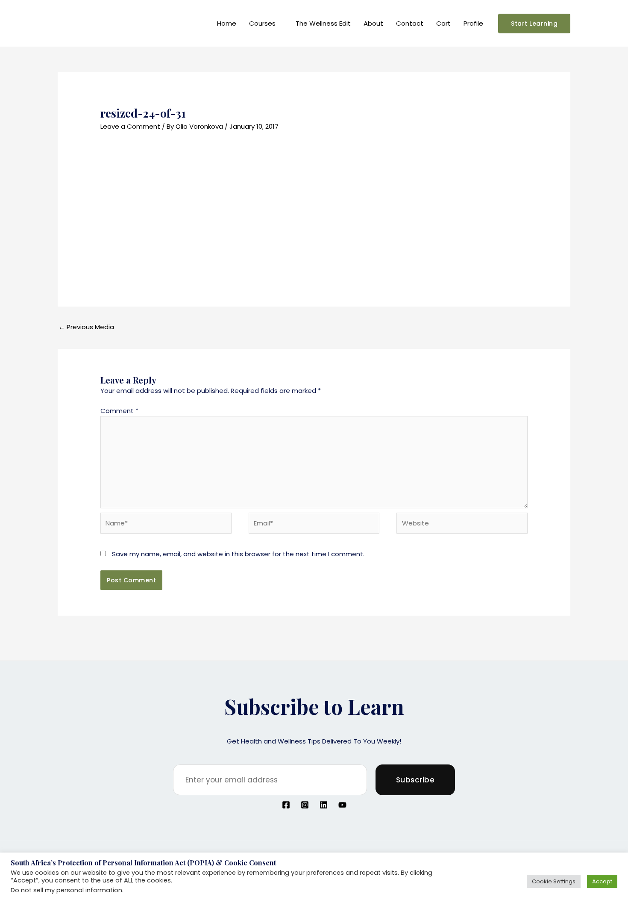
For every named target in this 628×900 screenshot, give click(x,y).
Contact (409, 23)
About (373, 23)
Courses (262, 23)
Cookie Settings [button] (553, 881)
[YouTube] (342, 805)
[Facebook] (286, 805)
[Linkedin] (324, 805)
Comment (119, 410)
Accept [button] (602, 881)
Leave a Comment (130, 126)
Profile (473, 23)
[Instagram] (305, 805)
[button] (534, 23)
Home (226, 23)
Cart (443, 23)
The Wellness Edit (323, 23)
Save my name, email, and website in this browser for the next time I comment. (238, 553)
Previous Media (86, 326)
